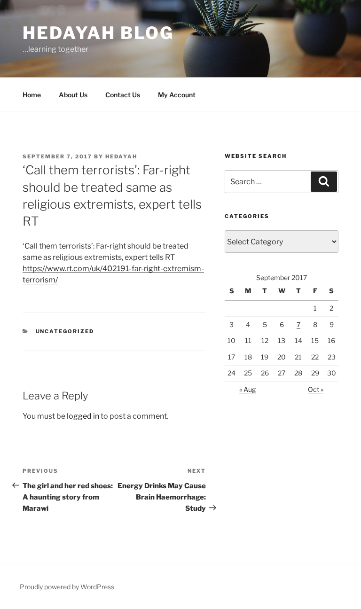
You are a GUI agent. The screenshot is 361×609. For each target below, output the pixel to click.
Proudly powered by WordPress (67, 587)
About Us (73, 95)
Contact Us (122, 95)
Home (32, 95)
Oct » (315, 389)
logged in (83, 416)
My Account (177, 95)
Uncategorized (65, 331)
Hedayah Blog (98, 33)
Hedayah (121, 156)
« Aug (247, 389)
